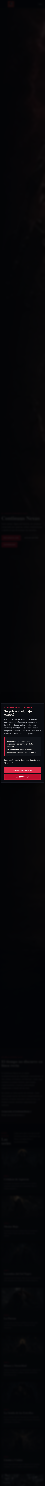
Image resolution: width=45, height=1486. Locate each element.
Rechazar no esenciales (22, 770)
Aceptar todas (22, 777)
